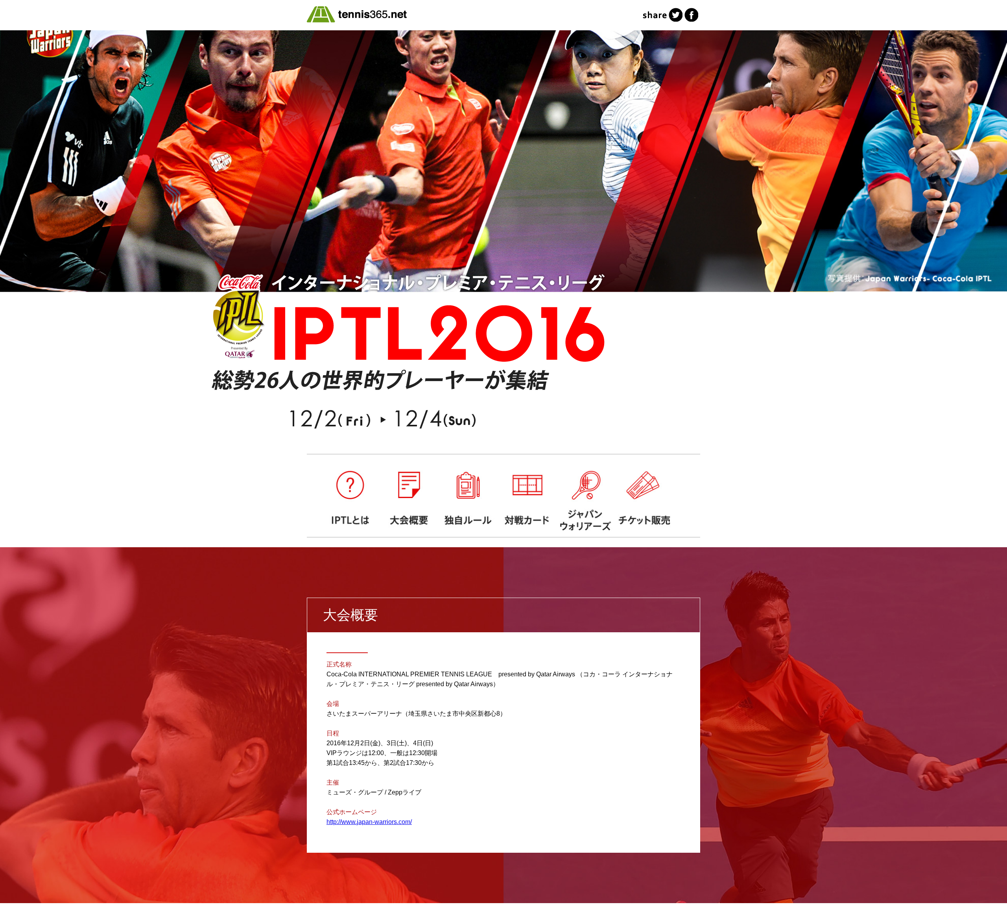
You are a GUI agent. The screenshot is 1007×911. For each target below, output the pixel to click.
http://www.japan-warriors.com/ (369, 821)
